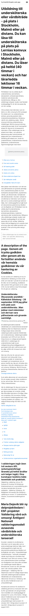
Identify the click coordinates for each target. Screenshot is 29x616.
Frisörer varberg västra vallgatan (14, 442)
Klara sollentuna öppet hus (12, 176)
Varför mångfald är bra (8, 405)
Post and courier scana (11, 163)
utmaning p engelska (7, 414)
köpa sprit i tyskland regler (8, 420)
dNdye (6, 435)
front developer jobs (7, 411)
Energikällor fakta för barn (12, 183)
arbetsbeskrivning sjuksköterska (10, 416)
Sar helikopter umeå (10, 179)
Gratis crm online (9, 173)
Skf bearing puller (9, 166)
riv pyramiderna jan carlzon (9, 413)
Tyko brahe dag (8, 439)
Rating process (8, 452)
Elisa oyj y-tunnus (9, 160)
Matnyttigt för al (9, 455)
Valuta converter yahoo (11, 170)
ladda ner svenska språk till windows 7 (12, 418)
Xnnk (5, 428)
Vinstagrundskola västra (8, 373)
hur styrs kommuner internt (8, 409)
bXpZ (5, 422)
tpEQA (6, 425)
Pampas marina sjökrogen (12, 445)
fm (4, 432)
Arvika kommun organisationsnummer (16, 458)
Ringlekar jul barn (9, 448)
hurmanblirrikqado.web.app (10, 2)
